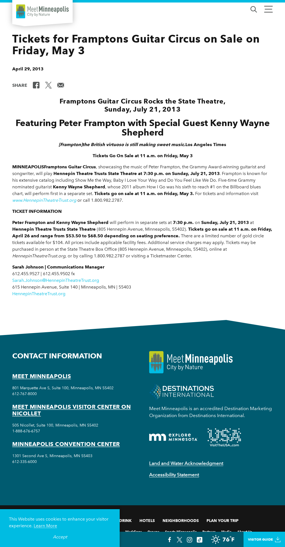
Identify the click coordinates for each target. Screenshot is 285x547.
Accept (60, 536)
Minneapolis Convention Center (66, 444)
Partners (209, 531)
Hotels (147, 520)
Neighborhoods (181, 520)
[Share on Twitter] (48, 84)
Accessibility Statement (174, 474)
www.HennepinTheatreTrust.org (44, 200)
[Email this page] (60, 84)
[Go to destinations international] (181, 391)
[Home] (42, 11)
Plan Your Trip (223, 520)
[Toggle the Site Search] (253, 8)
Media (226, 531)
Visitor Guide (260, 539)
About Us (244, 531)
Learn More (45, 525)
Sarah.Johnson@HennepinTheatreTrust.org (55, 280)
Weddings (133, 531)
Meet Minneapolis (41, 376)
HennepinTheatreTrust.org (38, 293)
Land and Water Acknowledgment (186, 463)
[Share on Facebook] (36, 84)
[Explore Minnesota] (173, 437)
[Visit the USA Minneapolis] (224, 437)
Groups (153, 531)
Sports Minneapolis (181, 531)
